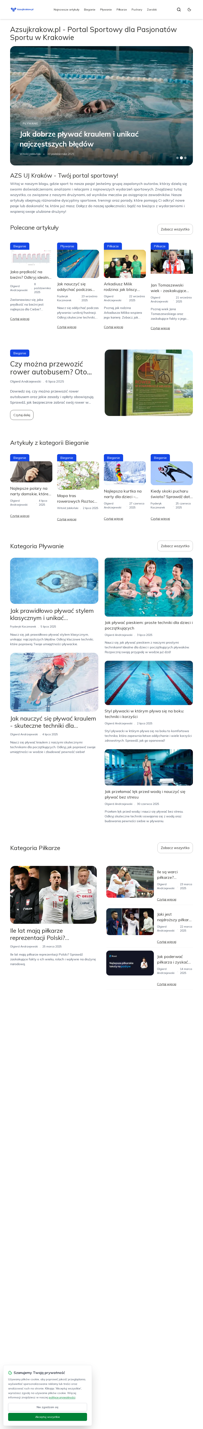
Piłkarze (122, 9)
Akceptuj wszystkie (47, 1417)
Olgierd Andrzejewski (24, 734)
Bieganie (89, 9)
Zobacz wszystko (175, 229)
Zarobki (152, 9)
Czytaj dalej (21, 415)
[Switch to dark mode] (189, 9)
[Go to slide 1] (177, 158)
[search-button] (179, 9)
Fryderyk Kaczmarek (23, 626)
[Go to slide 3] (185, 157)
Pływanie (106, 9)
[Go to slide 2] (181, 158)
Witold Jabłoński (30, 154)
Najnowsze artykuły (66, 9)
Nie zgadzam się (47, 1407)
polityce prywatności (62, 1397)
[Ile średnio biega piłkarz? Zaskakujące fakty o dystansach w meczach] (101, 105)
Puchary (137, 9)
